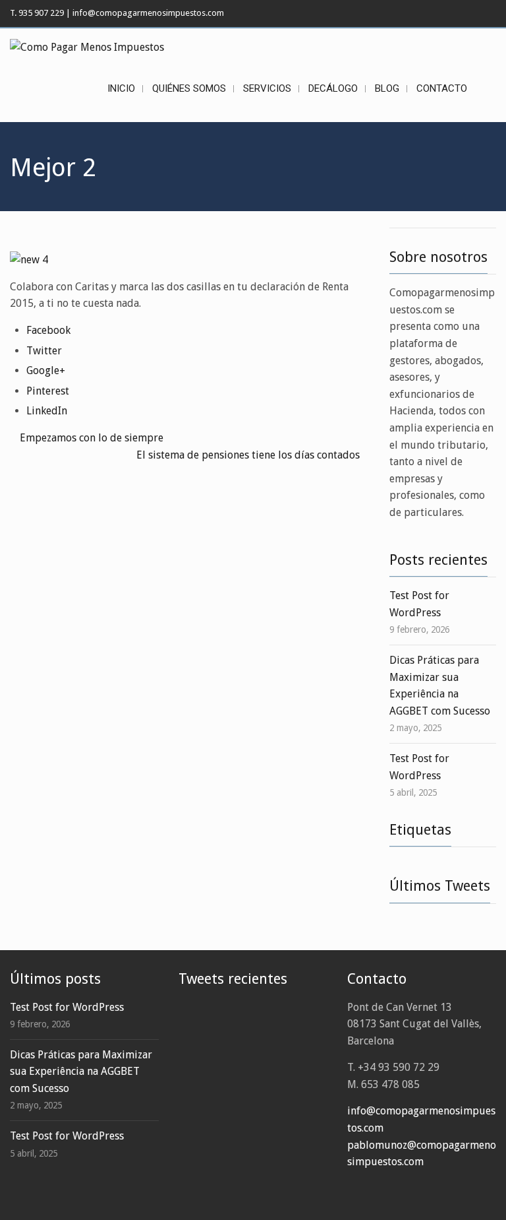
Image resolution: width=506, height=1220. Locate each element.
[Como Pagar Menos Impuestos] (87, 47)
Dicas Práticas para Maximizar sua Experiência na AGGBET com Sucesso (81, 1071)
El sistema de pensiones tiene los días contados (248, 455)
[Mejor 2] (29, 259)
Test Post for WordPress (67, 1007)
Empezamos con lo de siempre (91, 438)
